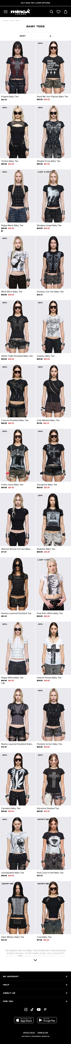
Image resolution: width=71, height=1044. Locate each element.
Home (5, 20)
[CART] (65, 12)
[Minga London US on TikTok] (32, 1009)
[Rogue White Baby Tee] (3, 231)
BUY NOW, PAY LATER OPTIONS (35, 3)
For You (8, 1001)
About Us (9, 993)
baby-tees (14, 20)
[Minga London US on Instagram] (25, 1009)
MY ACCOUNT (11, 976)
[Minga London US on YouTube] (38, 1009)
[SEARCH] (51, 12)
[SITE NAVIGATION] (5, 12)
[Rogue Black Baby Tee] (2, 231)
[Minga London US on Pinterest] (45, 1009)
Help (6, 985)
